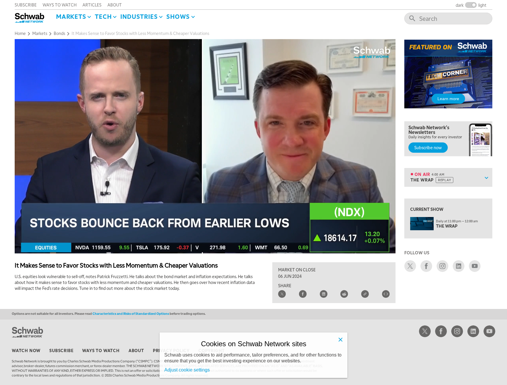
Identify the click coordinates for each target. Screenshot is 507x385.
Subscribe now (428, 147)
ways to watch (60, 4)
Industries (139, 16)
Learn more (448, 98)
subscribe (26, 4)
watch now (26, 350)
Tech (103, 16)
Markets (71, 16)
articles (92, 4)
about (114, 4)
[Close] (340, 339)
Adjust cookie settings (187, 369)
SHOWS (178, 16)
